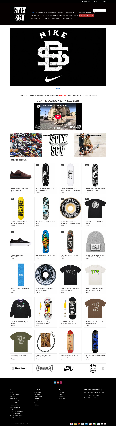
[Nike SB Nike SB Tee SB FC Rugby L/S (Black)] (21, 308)
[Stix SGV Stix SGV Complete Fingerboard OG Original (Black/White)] (70, 308)
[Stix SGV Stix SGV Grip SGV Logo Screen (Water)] (21, 275)
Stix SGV (12, 392)
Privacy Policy (13, 398)
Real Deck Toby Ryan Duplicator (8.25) (45, 222)
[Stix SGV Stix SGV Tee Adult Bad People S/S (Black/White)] (70, 275)
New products (38, 396)
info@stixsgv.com (91, 397)
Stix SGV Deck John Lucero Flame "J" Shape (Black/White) (95, 189)
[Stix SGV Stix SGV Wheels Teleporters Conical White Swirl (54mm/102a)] (45, 275)
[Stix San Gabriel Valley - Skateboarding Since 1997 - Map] (58, 57)
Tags (35, 403)
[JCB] (94, 423)
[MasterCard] (79, 423)
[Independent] (22, 368)
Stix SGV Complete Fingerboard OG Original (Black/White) (70, 322)
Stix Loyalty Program (86, 15)
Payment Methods (15, 403)
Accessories (81, 13)
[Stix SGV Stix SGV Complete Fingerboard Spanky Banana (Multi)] (45, 308)
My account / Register (101, 1)
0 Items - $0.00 (88, 1)
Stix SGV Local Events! (16, 415)
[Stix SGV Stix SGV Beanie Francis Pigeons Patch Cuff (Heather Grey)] (95, 241)
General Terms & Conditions (17, 394)
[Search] (94, 10)
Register (61, 392)
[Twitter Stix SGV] (55, 382)
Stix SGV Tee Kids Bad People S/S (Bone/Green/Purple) (94, 289)
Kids (93, 13)
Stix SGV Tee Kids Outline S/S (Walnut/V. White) (94, 322)
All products (37, 392)
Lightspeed (31, 423)
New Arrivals (73, 15)
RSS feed (36, 405)
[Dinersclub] (98, 423)
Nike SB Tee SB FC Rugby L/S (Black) (19, 322)
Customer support (15, 407)
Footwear (60, 13)
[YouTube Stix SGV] (58, 382)
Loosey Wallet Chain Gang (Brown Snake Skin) (43, 356)
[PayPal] (75, 423)
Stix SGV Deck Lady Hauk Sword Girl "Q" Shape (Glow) (45, 189)
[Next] (103, 368)
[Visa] (83, 423)
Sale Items (37, 398)
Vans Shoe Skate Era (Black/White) (17, 256)
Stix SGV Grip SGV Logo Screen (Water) (20, 289)
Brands (65, 15)
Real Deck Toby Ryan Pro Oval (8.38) (69, 256)
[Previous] (13, 368)
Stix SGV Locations (15, 413)
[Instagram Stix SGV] (61, 382)
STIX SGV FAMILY (35, 15)
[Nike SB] (46, 368)
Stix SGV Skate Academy (52, 18)
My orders (62, 394)
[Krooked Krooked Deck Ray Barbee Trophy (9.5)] (45, 241)
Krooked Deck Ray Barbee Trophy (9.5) (45, 256)
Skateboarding (70, 13)
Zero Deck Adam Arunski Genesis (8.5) (95, 356)
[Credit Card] (71, 423)
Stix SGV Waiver (67, 18)
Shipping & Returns (15, 405)
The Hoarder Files (56, 15)
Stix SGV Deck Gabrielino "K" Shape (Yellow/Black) (19, 222)
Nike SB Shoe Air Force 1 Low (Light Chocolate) (19, 189)
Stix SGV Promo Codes (16, 418)
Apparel (88, 13)
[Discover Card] (90, 423)
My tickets (62, 396)
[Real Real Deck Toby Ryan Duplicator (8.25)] (45, 208)
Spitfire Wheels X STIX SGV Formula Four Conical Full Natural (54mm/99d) (70, 222)
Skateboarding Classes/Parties (46, 13)
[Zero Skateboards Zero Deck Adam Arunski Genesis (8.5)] (95, 341)
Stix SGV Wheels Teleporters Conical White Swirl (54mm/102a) (44, 289)
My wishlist (62, 398)
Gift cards (45, 15)
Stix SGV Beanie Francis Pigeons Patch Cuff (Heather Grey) (95, 256)
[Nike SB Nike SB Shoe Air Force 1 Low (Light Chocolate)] (21, 174)
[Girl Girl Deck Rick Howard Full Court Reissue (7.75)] (70, 341)
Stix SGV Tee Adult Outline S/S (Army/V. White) (20, 356)
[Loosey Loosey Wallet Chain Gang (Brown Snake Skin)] (45, 341)
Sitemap (12, 409)
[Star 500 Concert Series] (94, 368)
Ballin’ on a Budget (37, 18)
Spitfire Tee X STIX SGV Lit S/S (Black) (94, 222)
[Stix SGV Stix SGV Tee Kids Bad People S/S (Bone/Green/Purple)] (95, 275)
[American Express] (86, 423)
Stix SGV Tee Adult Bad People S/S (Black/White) (70, 289)
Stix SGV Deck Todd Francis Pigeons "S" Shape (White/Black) (70, 189)
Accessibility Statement (16, 400)
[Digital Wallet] (103, 423)
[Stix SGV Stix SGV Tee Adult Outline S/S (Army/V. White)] (21, 341)
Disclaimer (12, 396)
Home (32, 13)
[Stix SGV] (20, 14)
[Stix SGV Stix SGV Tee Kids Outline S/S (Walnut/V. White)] (95, 308)
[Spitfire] (70, 368)
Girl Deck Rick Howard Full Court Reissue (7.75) (70, 356)
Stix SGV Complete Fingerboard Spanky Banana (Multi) (45, 322)
